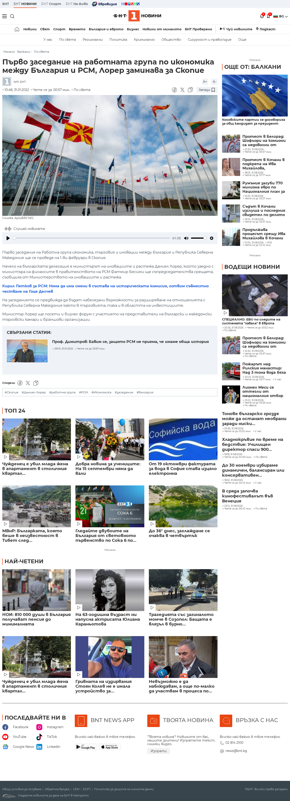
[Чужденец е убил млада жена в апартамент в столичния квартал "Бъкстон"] (36, 439)
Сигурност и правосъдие (210, 40)
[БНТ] (8, 82)
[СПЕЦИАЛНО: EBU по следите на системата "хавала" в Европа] (255, 295)
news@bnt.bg (236, 751)
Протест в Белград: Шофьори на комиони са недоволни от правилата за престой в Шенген (264, 141)
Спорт (59, 29)
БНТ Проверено (198, 29)
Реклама (109, 549)
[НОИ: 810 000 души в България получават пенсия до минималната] (36, 590)
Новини (30, 29)
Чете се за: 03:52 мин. (260, 327)
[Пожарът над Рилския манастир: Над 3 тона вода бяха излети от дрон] (231, 371)
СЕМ (76, 789)
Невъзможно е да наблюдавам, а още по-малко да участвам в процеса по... (182, 686)
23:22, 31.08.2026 (254, 400)
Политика (118, 40)
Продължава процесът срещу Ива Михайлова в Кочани (263, 234)
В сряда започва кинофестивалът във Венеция (247, 496)
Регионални (93, 40)
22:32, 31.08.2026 (254, 351)
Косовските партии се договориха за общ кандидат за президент (253, 122)
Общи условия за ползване (21, 789)
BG (282, 16)
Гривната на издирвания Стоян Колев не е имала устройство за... (103, 686)
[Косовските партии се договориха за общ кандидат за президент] (255, 95)
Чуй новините (239, 29)
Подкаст (268, 29)
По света (67, 40)
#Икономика (101, 392)
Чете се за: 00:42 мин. (237, 508)
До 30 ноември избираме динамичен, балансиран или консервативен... (253, 470)
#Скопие (11, 392)
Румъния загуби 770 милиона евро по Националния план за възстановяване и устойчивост (263, 187)
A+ (205, 82)
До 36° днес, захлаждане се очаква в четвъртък (179, 533)
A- (214, 82)
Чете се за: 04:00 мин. (238, 457)
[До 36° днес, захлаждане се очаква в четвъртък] (183, 506)
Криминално (144, 40)
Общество (171, 40)
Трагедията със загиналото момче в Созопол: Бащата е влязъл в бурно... (181, 619)
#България (145, 392)
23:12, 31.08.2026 (233, 506)
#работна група (62, 392)
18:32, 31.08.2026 (233, 480)
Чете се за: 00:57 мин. (258, 353)
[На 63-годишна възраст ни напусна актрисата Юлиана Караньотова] (109, 590)
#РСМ (83, 392)
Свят (45, 29)
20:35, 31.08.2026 (233, 428)
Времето (77, 29)
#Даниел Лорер (34, 392)
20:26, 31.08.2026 (233, 327)
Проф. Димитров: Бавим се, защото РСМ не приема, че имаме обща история (130, 342)
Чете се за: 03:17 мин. (258, 379)
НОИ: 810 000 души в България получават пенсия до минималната (36, 619)
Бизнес (133, 29)
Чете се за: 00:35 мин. (258, 403)
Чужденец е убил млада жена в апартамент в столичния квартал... (35, 469)
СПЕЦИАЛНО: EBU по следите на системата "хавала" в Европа (251, 321)
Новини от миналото (162, 29)
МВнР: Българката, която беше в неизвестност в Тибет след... (32, 536)
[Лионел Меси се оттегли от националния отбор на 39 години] (231, 394)
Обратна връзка (57, 789)
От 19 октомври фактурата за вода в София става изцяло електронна (183, 469)
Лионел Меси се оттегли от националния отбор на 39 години (262, 391)
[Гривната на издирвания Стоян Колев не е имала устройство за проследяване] (109, 657)
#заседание (124, 392)
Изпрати (159, 751)
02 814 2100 (234, 742)
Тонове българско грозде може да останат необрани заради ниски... (254, 418)
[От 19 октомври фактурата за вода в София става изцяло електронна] (183, 439)
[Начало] (17, 29)
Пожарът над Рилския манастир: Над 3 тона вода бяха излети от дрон (264, 368)
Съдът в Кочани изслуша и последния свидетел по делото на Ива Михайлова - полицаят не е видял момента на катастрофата (263, 210)
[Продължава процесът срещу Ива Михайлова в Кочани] (231, 237)
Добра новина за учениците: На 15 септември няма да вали (107, 469)
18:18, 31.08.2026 (233, 454)
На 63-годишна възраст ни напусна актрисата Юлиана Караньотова (107, 619)
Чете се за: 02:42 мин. (237, 483)
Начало (9, 51)
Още (242, 40)
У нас (48, 40)
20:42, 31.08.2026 (254, 377)
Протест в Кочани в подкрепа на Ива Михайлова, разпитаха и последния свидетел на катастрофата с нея (263, 164)
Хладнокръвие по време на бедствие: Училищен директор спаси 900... (252, 444)
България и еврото (106, 29)
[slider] (91, 238)
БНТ (5, 4)
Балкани (23, 51)
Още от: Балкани (252, 67)
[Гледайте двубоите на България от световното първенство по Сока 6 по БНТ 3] (109, 506)
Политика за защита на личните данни (124, 789)
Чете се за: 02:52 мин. (237, 431)
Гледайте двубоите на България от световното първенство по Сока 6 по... (105, 536)
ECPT (87, 789)
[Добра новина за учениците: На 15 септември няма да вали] (109, 439)
